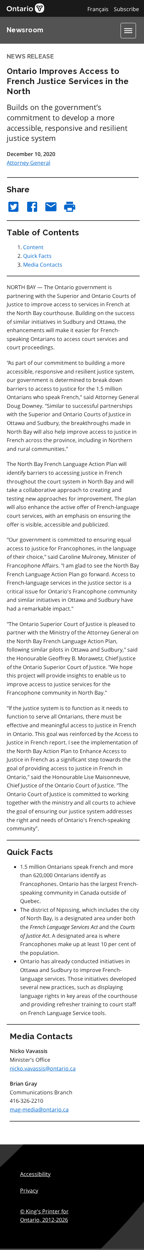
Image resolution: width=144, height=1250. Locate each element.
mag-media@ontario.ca (39, 1109)
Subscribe (126, 9)
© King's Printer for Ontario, (44, 1216)
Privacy (29, 1190)
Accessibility (35, 1174)
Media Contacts (42, 264)
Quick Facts (37, 256)
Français (98, 9)
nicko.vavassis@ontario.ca (43, 1068)
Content (33, 247)
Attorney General (28, 162)
